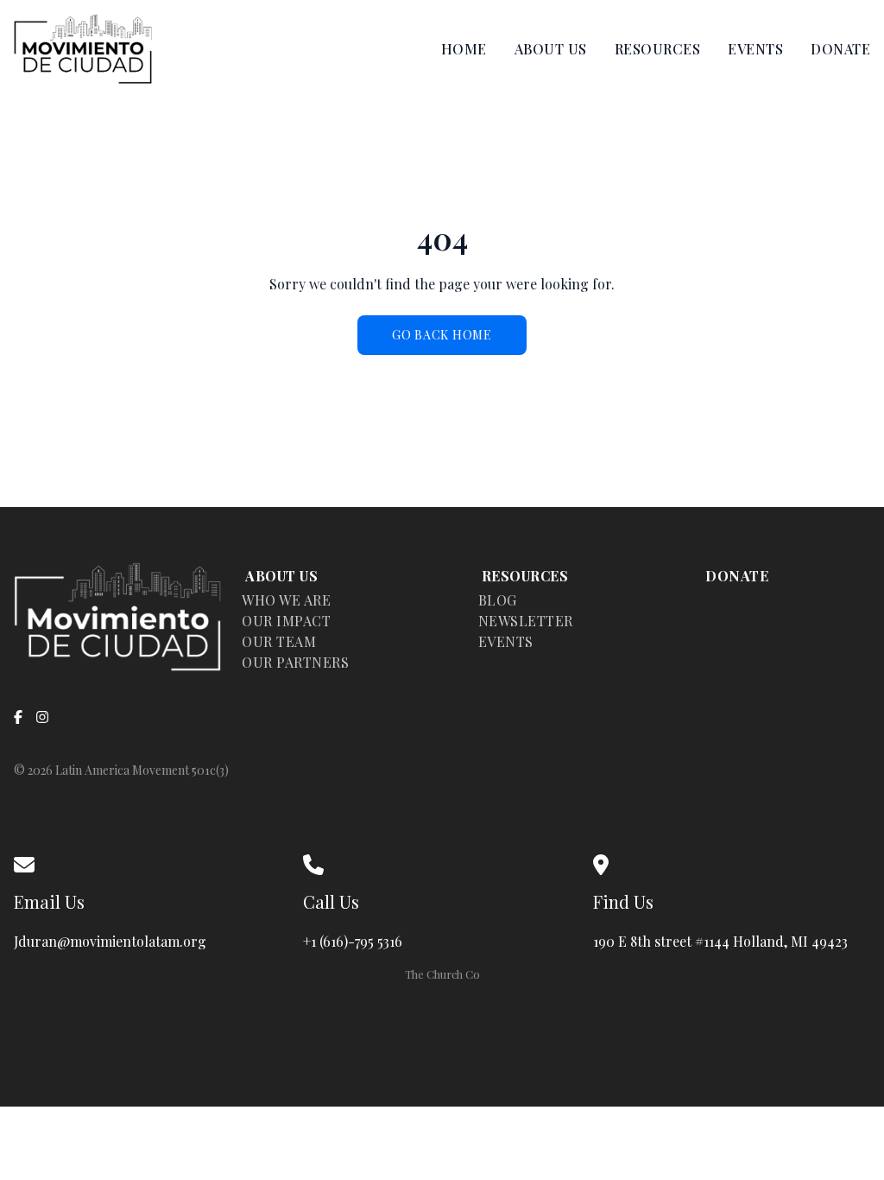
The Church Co (442, 974)
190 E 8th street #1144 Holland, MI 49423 (724, 941)
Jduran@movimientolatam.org (110, 941)
